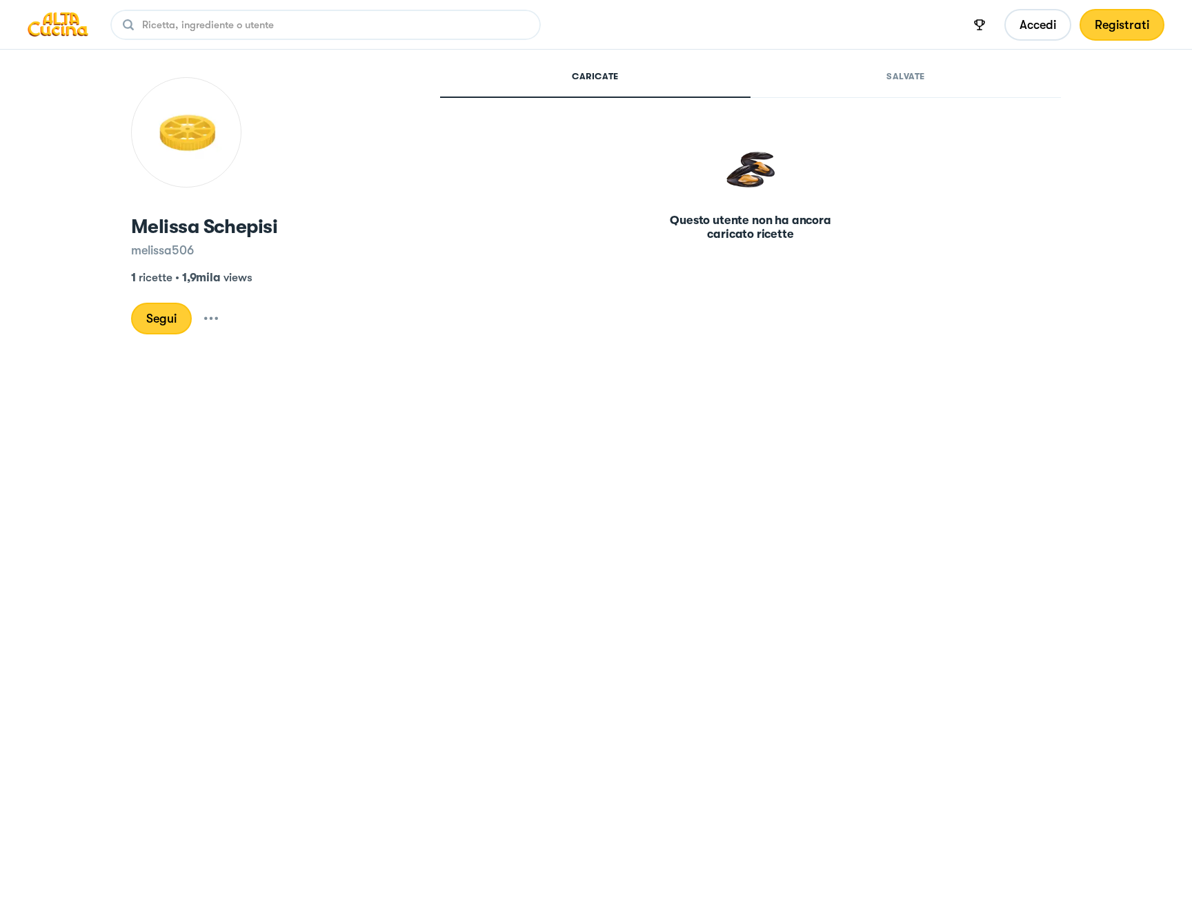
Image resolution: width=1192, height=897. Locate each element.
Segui (161, 318)
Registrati (1122, 25)
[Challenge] (979, 25)
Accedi (1038, 25)
